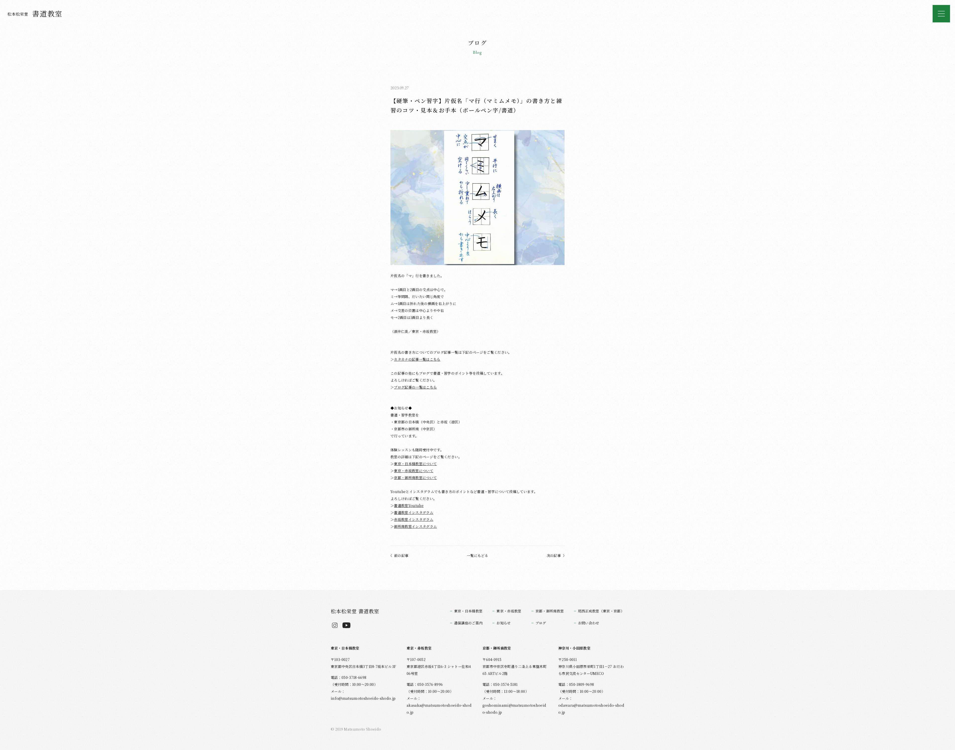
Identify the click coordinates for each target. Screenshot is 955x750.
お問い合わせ (588, 622)
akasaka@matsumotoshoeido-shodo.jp (439, 709)
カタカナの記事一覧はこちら (417, 359)
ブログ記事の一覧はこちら (415, 387)
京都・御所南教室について (415, 477)
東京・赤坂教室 (508, 610)
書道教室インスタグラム (413, 512)
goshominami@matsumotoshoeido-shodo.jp (514, 709)
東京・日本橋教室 (468, 610)
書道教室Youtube (409, 505)
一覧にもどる (477, 555)
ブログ (540, 622)
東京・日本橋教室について (415, 463)
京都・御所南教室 (549, 610)
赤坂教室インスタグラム (413, 519)
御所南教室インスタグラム (415, 526)
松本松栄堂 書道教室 (355, 611)
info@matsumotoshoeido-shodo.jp (363, 698)
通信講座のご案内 (468, 622)
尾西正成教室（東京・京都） (601, 610)
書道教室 (35, 13)
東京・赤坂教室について (413, 470)
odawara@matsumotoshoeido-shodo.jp (591, 709)
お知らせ (503, 622)
